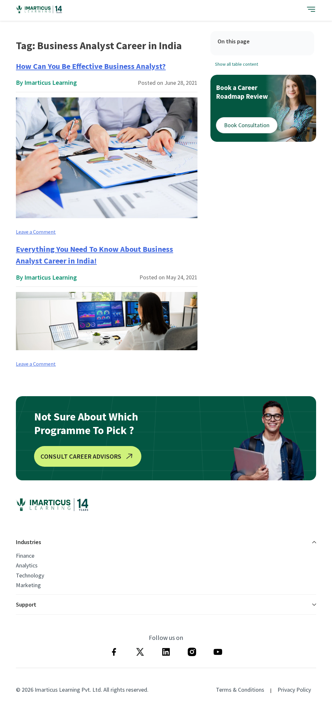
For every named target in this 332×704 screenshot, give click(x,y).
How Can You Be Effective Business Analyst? (91, 66)
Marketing (28, 585)
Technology (30, 575)
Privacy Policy (294, 689)
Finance (25, 555)
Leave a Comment (36, 232)
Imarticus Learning (50, 82)
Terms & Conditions (240, 689)
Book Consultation (246, 125)
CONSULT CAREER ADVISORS (81, 456)
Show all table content (236, 64)
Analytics (27, 565)
